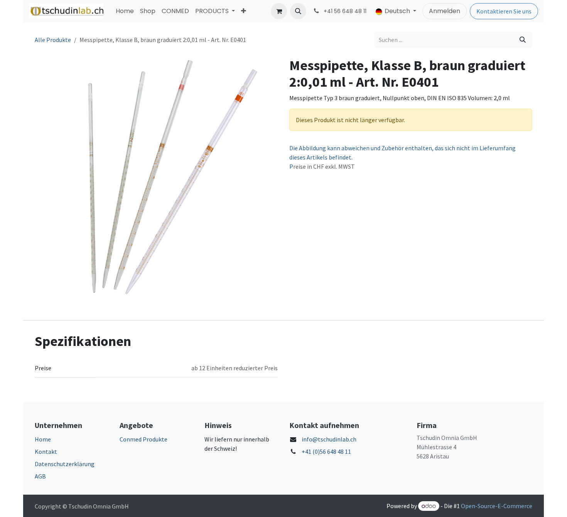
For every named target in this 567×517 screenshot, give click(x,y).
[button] (298, 11)
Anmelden (444, 11)
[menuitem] (125, 11)
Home (43, 439)
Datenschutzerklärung (64, 464)
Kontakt (46, 451)
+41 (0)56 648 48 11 (326, 451)
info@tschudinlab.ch (329, 439)
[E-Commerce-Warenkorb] (279, 11)
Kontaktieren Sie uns (504, 11)
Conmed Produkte (143, 439)
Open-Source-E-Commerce (496, 506)
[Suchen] (522, 40)
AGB (40, 476)
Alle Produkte (53, 40)
